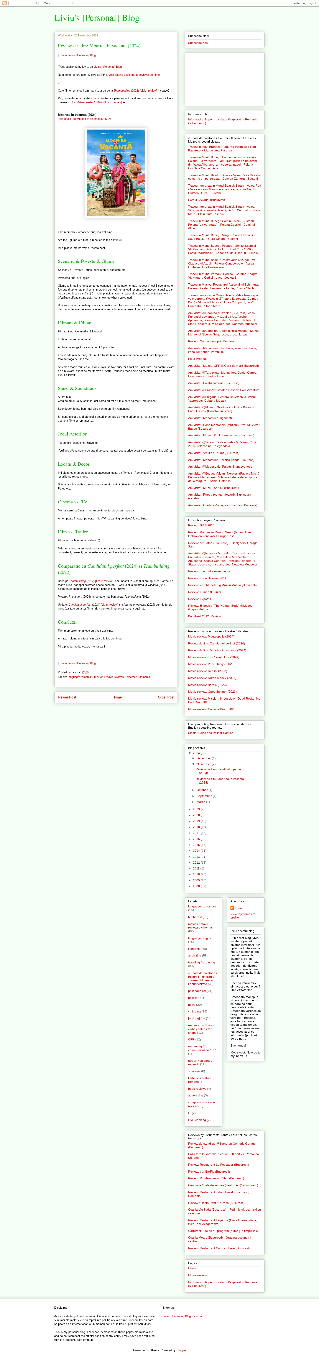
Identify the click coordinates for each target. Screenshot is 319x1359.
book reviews (197, 1088)
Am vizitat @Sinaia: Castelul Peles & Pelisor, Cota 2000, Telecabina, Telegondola (222, 444)
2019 (197, 821)
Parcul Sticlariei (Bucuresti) (206, 200)
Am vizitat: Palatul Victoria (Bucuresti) (213, 383)
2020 (197, 815)
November (204, 764)
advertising (195, 1095)
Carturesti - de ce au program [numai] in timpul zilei (223, 1230)
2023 (197, 809)
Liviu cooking (197, 1120)
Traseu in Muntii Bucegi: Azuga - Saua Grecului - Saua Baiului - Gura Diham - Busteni (221, 236)
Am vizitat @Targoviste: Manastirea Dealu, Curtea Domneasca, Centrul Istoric (222, 374)
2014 (197, 850)
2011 (196, 868)
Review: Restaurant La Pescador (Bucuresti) (218, 1164)
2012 (197, 862)
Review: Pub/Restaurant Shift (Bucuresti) (216, 1178)
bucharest (195, 917)
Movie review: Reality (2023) (207, 671)
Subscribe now (198, 42)
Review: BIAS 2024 (201, 525)
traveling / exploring (201, 962)
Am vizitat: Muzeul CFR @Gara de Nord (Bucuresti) (223, 365)
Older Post (166, 697)
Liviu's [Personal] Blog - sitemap (183, 1316)
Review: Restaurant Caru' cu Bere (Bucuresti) (219, 1248)
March (201, 802)
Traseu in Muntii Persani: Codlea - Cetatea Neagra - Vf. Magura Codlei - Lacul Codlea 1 (224, 275)
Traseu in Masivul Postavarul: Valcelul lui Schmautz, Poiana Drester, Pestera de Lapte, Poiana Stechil (223, 286)
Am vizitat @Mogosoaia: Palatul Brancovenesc (220, 466)
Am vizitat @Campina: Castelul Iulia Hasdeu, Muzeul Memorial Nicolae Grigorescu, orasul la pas (224, 332)
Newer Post (67, 697)
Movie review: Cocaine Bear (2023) (212, 709)
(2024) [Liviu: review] (97, 102)
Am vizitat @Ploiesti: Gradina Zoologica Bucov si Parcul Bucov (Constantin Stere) (221, 409)
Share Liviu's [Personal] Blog (77, 55)
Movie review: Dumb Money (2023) (212, 678)
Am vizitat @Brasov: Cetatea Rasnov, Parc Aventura (224, 390)
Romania (144, 677)
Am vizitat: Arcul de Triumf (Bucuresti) (214, 453)
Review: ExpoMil (199, 599)
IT (189, 1113)
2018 (197, 827)
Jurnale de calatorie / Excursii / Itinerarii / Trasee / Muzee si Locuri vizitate (202, 978)
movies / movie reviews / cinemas (115, 677)
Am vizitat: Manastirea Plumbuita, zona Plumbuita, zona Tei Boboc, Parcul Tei (222, 349)
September (205, 796)
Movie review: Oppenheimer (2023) (212, 691)
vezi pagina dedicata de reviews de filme (134, 74)
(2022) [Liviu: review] (135, 90)
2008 (197, 886)
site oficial (65, 118)
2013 (197, 856)
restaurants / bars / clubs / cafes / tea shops (201, 1029)
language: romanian (80, 677)
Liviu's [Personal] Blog (97, 17)
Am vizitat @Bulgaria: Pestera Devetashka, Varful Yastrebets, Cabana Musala (222, 398)
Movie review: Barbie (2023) (207, 685)
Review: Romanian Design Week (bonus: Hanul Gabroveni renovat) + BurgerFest (220, 534)
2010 (197, 874)
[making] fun (196, 1018)
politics (192, 997)
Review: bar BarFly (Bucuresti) (209, 1171)
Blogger (181, 1350)
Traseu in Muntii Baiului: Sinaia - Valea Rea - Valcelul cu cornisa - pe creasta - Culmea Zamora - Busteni (224, 177)
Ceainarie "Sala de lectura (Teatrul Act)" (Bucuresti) (223, 1185)
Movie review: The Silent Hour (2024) (213, 657)
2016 (197, 839)
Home (117, 697)
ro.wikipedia (80, 118)
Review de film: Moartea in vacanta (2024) (99, 45)
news (191, 1004)
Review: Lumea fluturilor (204, 592)
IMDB (108, 118)
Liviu (238, 908)
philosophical (197, 991)
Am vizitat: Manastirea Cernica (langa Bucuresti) (221, 460)
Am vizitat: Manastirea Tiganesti (210, 418)
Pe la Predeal (197, 358)
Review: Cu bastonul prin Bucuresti (212, 341)
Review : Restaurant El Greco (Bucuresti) (216, 1203)
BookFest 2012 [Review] (205, 616)
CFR (191, 1039)
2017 (197, 833)
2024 (197, 753)
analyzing (194, 955)
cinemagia (96, 118)
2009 (197, 880)
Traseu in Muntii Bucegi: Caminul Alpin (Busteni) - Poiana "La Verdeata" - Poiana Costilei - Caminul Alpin (222, 224)
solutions (194, 1071)
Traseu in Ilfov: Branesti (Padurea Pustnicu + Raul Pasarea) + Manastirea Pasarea (222, 148)
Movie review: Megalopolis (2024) (211, 636)
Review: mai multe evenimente (209, 571)
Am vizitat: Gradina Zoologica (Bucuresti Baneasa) (222, 505)
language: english (200, 938)
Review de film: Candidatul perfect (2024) (216, 643)
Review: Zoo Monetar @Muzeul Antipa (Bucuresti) (222, 585)
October (203, 790)
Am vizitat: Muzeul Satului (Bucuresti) (213, 488)
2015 (197, 844)
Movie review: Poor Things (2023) (211, 664)
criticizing (194, 1011)
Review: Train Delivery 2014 (207, 578)
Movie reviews (198, 1275)
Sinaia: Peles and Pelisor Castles (210, 733)
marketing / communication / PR (202, 1048)
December (204, 758)
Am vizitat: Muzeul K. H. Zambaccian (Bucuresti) (221, 435)
